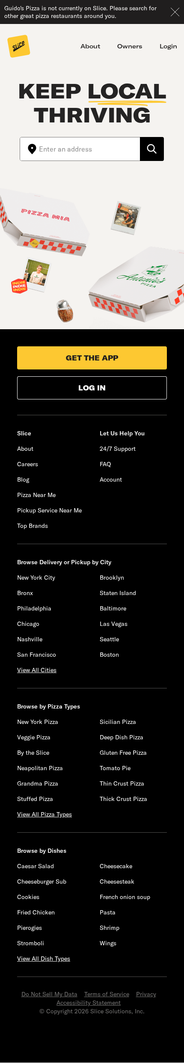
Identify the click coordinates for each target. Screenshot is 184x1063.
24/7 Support (118, 449)
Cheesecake (116, 866)
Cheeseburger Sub (41, 881)
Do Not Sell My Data (49, 994)
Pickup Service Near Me (49, 510)
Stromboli (30, 943)
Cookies (28, 897)
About (90, 46)
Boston (109, 654)
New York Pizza (37, 722)
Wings (108, 943)
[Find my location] (29, 149)
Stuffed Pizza (35, 799)
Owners (129, 46)
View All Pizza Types (44, 814)
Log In (92, 388)
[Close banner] (175, 12)
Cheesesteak (117, 881)
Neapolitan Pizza (40, 768)
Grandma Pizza (37, 783)
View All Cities (36, 670)
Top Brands (32, 526)
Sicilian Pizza (118, 722)
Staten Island (118, 593)
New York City (36, 577)
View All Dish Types (43, 958)
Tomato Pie (115, 768)
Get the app (92, 358)
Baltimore (113, 608)
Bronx (25, 593)
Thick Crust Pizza (123, 799)
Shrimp (109, 928)
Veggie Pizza (33, 737)
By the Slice (33, 752)
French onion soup (125, 897)
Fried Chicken (36, 912)
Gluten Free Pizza (123, 752)
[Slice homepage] (19, 47)
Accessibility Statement (88, 1002)
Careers (27, 464)
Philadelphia (34, 608)
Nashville (29, 639)
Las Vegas (114, 624)
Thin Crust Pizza (122, 783)
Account (111, 479)
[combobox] (89, 149)
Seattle (109, 639)
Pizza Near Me (36, 495)
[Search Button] (152, 149)
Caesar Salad (35, 866)
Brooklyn (112, 577)
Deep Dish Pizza (121, 737)
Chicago (28, 624)
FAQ (105, 464)
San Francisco (36, 654)
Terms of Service (106, 994)
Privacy (146, 994)
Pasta (108, 912)
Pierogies (29, 928)
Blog (23, 479)
